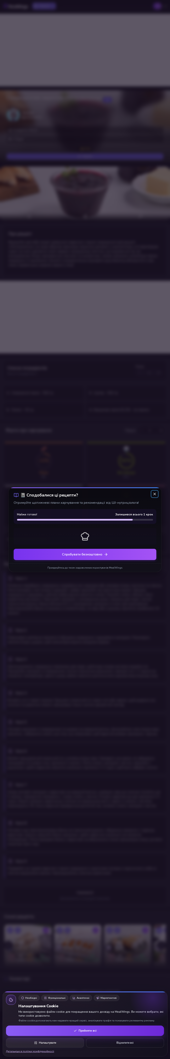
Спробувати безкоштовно (82, 554)
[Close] (154, 494)
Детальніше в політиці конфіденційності (30, 1051)
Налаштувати (47, 1043)
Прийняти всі (88, 1031)
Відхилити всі (125, 1043)
